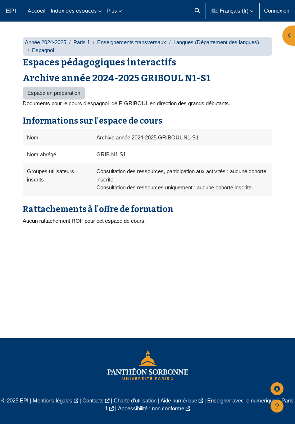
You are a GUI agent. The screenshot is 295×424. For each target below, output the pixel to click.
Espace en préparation (53, 93)
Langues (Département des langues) (216, 42)
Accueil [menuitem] (36, 10)
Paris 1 (81, 42)
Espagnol (43, 50)
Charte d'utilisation (135, 401)
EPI (11, 10)
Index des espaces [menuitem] (74, 10)
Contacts (93, 401)
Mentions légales (52, 401)
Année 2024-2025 (45, 42)
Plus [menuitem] (112, 10)
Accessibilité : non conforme (151, 408)
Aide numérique (178, 401)
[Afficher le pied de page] (277, 406)
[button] (197, 11)
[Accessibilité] (277, 388)
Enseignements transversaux (131, 42)
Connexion (276, 11)
